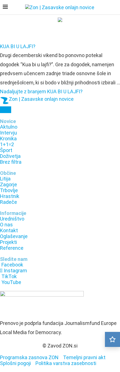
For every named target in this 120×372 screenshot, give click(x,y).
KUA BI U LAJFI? (17, 46)
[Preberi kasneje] (112, 339)
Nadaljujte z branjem (41, 91)
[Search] (114, 8)
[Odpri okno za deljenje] (5, 109)
